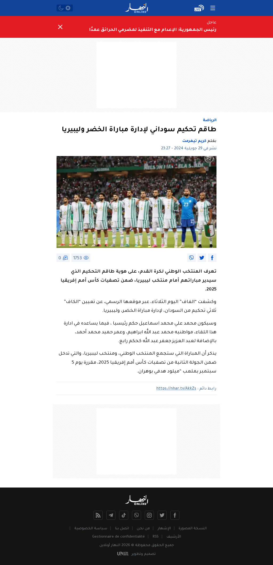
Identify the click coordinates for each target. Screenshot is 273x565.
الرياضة (209, 120)
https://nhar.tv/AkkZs (176, 389)
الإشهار (164, 529)
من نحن (143, 529)
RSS (155, 537)
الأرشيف (173, 537)
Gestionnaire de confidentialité (118, 537)
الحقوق (157, 545)
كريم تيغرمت (194, 141)
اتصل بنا (122, 529)
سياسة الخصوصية (90, 529)
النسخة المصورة (193, 529)
